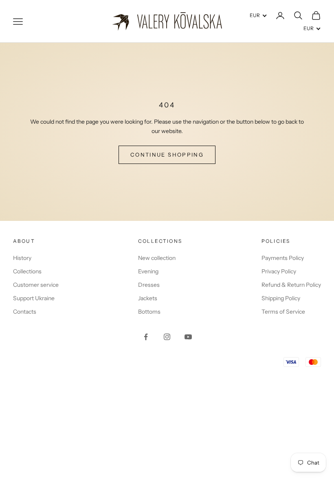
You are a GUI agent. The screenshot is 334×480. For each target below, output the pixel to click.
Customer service (36, 284)
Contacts (24, 311)
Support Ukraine (34, 298)
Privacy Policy (278, 271)
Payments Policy (282, 258)
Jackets (147, 298)
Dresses (149, 284)
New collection (157, 258)
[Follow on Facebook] (146, 337)
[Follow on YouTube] (188, 337)
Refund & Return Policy (291, 284)
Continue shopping (167, 154)
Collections (27, 271)
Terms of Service (283, 311)
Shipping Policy (280, 298)
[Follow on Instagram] (167, 337)
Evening (148, 271)
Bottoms (149, 311)
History (22, 258)
